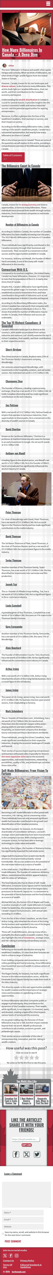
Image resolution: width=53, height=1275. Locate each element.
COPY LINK (26, 1144)
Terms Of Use (7, 1266)
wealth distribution (28, 99)
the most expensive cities (14, 756)
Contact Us (8, 1260)
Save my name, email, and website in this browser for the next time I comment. (27, 1233)
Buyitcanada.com (19, 1271)
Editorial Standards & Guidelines (31, 1266)
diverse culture (9, 86)
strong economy (29, 205)
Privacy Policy (27, 1260)
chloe (11, 65)
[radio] (16, 1058)
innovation (29, 938)
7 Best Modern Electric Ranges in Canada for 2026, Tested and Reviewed (26, 1104)
